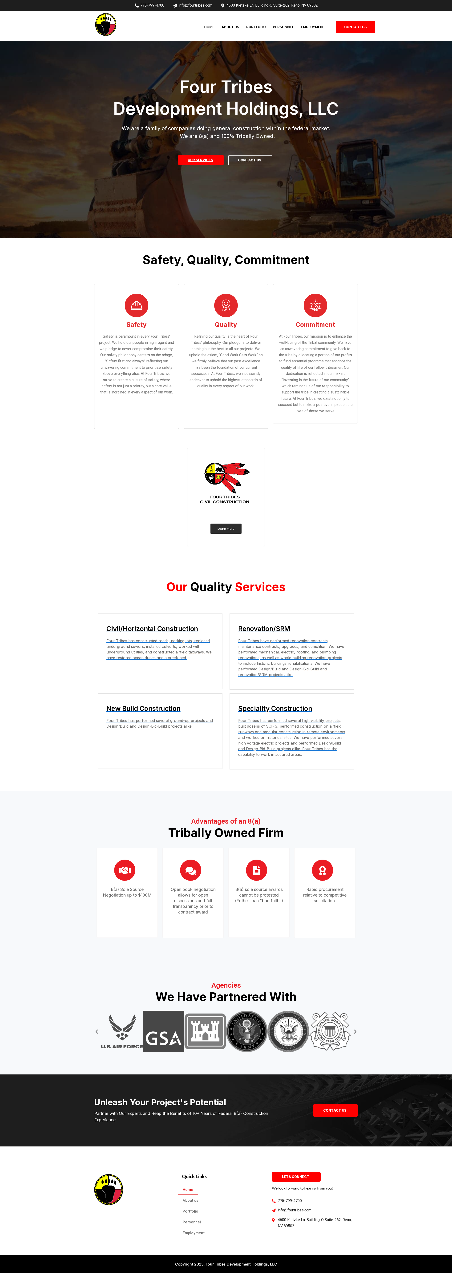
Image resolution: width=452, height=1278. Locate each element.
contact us (249, 160)
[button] (96, 1031)
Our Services (200, 160)
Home (209, 27)
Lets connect (295, 1177)
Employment (313, 27)
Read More (127, 924)
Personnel (283, 27)
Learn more (226, 528)
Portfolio (256, 27)
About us (230, 27)
